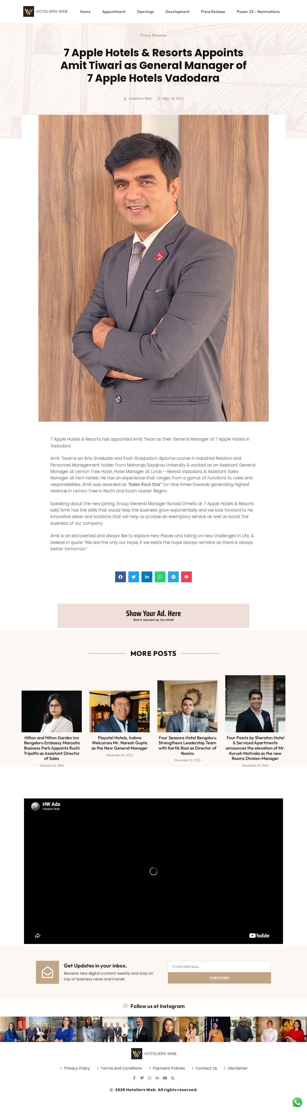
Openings (145, 11)
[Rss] (173, 1078)
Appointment (113, 11)
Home (85, 11)
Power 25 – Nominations (258, 11)
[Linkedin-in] (157, 1078)
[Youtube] (165, 1078)
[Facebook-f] (134, 1078)
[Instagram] (150, 1078)
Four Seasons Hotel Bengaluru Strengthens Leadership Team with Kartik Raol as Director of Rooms (187, 745)
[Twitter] (142, 1078)
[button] (120, 576)
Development (177, 11)
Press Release (213, 11)
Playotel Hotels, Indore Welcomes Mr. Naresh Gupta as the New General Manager (119, 743)
